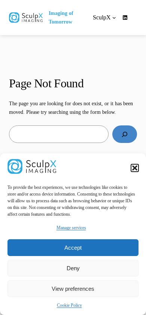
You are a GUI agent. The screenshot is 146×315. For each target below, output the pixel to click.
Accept (73, 247)
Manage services (71, 227)
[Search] (124, 134)
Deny (73, 268)
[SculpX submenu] (114, 17)
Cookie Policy (69, 305)
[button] (135, 168)
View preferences (73, 289)
